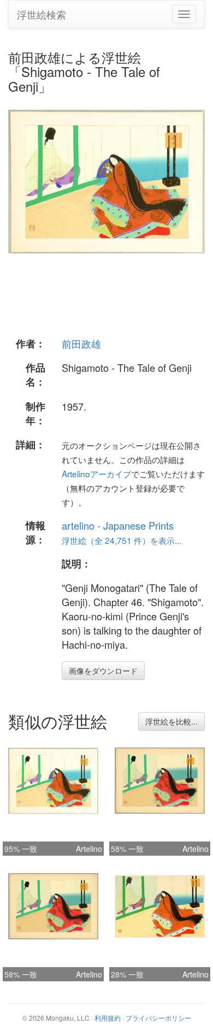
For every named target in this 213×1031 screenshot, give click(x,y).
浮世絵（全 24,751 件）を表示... (121, 540)
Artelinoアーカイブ (96, 473)
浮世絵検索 (41, 14)
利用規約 (107, 1017)
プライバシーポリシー (158, 1017)
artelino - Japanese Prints (118, 525)
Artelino (89, 848)
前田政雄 (81, 343)
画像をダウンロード (103, 670)
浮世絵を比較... (171, 721)
